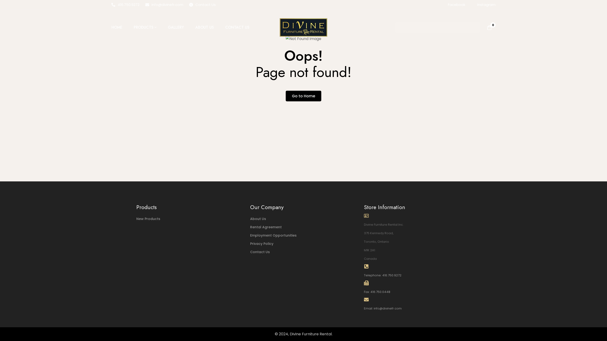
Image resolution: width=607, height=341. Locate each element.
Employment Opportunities (273, 235)
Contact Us (260, 252)
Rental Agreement (266, 227)
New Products (148, 218)
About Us (258, 218)
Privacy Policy (261, 243)
